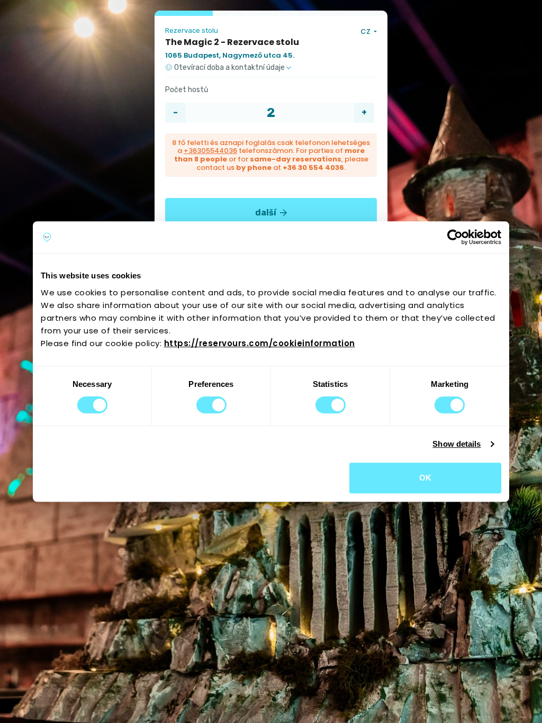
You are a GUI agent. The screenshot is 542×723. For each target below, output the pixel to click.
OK (425, 477)
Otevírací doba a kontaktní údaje (229, 68)
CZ (366, 31)
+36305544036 (210, 151)
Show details (456, 443)
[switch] (211, 404)
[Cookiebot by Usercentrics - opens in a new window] (455, 237)
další (266, 212)
